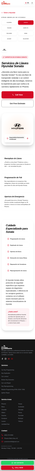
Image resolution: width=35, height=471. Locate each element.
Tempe (20, 404)
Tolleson (20, 421)
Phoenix (3, 404)
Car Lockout (4, 376)
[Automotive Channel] (9, 359)
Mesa (3, 406)
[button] (17, 94)
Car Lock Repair (6, 383)
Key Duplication (5, 373)
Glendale (20, 409)
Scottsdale (21, 406)
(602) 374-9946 (8, 435)
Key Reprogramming (7, 386)
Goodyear (4, 418)
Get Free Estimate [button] (17, 103)
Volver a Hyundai (9, 12)
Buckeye (20, 418)
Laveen (3, 421)
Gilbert (3, 412)
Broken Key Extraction (7, 379)
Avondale (21, 415)
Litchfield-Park (5, 424)
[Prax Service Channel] (12, 359)
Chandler (4, 409)
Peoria (20, 412)
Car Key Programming (7, 370)
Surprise (3, 415)
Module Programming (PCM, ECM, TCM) (13, 389)
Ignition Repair (5, 392)
